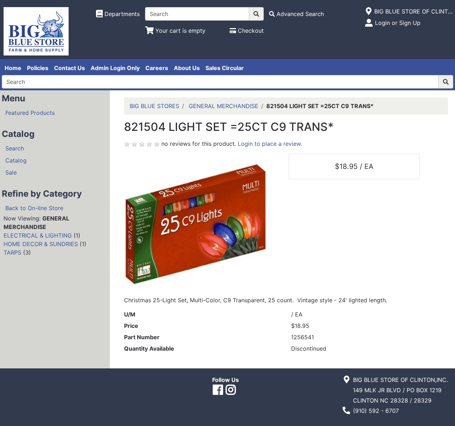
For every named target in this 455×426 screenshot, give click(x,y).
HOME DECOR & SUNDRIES (41, 243)
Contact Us (69, 67)
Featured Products (30, 112)
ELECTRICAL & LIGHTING (38, 235)
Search (14, 148)
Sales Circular (224, 67)
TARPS (12, 252)
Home (13, 67)
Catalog (16, 160)
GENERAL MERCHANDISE (223, 106)
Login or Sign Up (398, 22)
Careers (156, 67)
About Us (187, 67)
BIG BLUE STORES (154, 106)
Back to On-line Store (34, 208)
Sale (11, 172)
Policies (37, 67)
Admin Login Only (115, 67)
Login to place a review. (270, 143)
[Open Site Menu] (368, 11)
